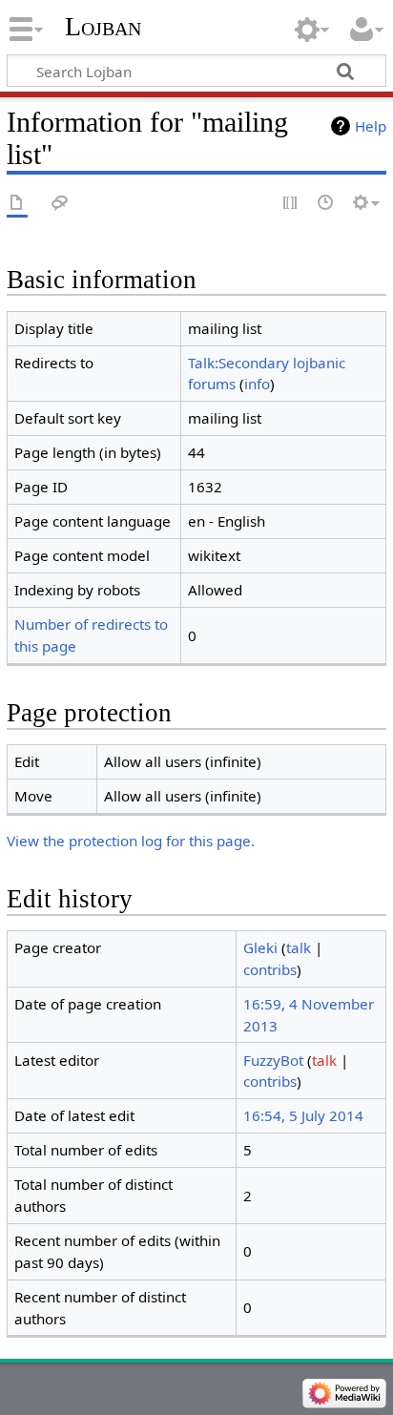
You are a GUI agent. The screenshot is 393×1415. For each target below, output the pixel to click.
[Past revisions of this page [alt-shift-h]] (326, 204)
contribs (270, 969)
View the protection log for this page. (131, 840)
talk (298, 947)
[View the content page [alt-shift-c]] (17, 204)
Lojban (103, 26)
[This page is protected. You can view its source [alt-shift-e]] (290, 204)
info (257, 383)
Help (370, 125)
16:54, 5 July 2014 (303, 1115)
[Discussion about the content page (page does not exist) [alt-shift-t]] (60, 204)
